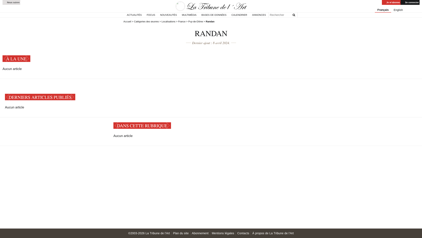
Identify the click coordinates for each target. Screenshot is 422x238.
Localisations (168, 21)
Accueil (127, 21)
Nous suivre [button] (13, 2)
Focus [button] (151, 15)
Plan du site (181, 233)
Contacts (243, 233)
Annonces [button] (259, 15)
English (398, 9)
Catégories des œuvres (146, 21)
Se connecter (411, 2)
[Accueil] (211, 6)
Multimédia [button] (189, 15)
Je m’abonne (393, 2)
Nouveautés (168, 15)
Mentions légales (223, 233)
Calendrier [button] (239, 15)
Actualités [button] (134, 15)
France (182, 21)
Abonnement (200, 233)
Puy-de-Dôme (195, 21)
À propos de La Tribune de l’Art (273, 233)
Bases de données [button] (213, 15)
